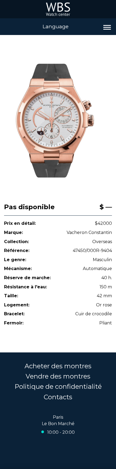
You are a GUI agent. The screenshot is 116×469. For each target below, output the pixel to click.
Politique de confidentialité (58, 386)
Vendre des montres (58, 376)
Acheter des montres (58, 366)
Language (56, 26)
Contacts (58, 397)
